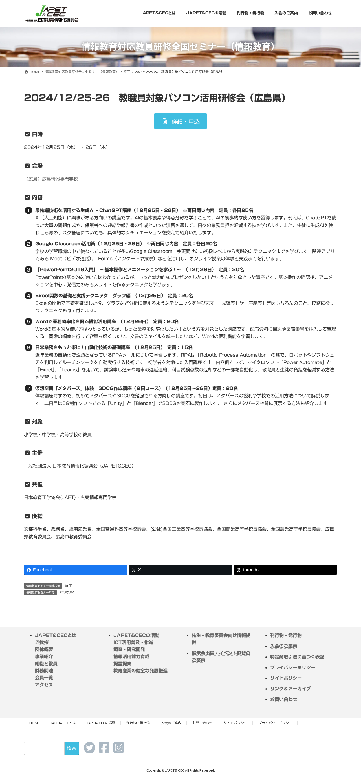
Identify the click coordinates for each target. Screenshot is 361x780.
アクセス (44, 684)
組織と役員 (46, 663)
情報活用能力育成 (131, 656)
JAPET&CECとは (55, 635)
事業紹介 (44, 656)
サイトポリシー (235, 723)
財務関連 (44, 670)
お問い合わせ (202, 723)
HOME (34, 723)
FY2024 (67, 592)
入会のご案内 (171, 723)
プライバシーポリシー (275, 723)
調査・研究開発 (129, 649)
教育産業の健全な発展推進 (140, 670)
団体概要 (44, 649)
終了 (68, 585)
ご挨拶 (42, 642)
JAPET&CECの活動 (136, 635)
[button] (180, 121)
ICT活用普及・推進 (133, 642)
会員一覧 (44, 677)
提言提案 (122, 663)
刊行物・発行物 (138, 723)
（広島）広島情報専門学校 (51, 179)
